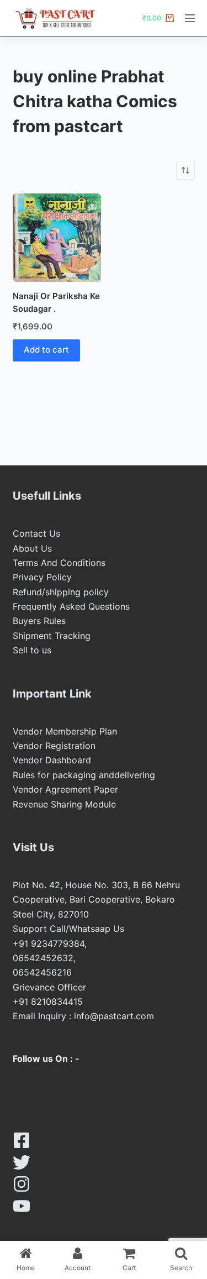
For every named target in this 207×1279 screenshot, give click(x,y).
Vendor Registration (54, 745)
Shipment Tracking (52, 635)
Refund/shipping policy (61, 591)
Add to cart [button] (46, 349)
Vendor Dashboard (52, 760)
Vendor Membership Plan (65, 731)
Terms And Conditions (59, 562)
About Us (32, 548)
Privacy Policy (42, 577)
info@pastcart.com (114, 1015)
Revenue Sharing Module (64, 804)
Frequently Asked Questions (71, 606)
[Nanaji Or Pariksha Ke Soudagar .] (57, 237)
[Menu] (190, 18)
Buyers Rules (39, 620)
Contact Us (36, 533)
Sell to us (32, 650)
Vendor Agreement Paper (65, 789)
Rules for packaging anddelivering (84, 774)
